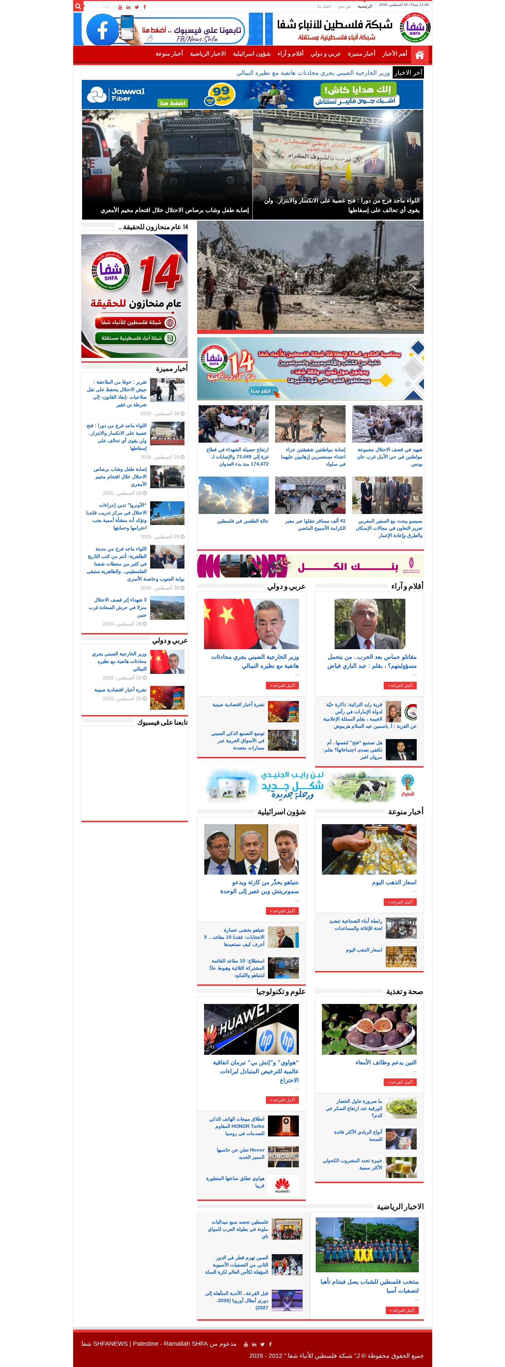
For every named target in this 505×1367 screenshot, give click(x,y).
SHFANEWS (110, 1343)
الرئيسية (365, 6)
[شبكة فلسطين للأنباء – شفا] (352, 26)
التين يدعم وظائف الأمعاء (386, 1062)
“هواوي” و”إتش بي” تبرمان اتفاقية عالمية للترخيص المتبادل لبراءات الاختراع (256, 1071)
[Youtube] (120, 7)
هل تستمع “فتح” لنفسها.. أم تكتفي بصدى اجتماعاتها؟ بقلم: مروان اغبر (352, 750)
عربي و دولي (326, 53)
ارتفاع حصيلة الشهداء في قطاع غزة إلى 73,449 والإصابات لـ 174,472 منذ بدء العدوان (237, 457)
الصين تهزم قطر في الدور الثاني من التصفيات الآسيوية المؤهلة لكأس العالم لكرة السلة (236, 1265)
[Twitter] (137, 7)
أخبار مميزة (361, 53)
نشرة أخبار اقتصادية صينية (238, 704)
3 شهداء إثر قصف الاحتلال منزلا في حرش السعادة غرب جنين (118, 607)
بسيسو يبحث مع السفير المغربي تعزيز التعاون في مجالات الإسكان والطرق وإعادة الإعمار (389, 528)
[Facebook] (145, 7)
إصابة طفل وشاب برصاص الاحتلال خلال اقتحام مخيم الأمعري (120, 476)
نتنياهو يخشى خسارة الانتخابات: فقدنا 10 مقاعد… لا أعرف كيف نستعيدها (234, 937)
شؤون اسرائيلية (252, 53)
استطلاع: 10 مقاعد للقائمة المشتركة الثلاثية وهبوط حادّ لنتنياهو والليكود (237, 968)
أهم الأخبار (394, 53)
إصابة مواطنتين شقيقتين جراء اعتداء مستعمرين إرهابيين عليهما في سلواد (313, 457)
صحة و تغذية (405, 992)
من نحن (344, 6)
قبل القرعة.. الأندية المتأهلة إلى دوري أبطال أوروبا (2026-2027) (236, 1300)
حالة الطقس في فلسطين (243, 521)
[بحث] (78, 6)
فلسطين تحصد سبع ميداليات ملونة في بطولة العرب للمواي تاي (238, 1229)
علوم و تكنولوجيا (281, 992)
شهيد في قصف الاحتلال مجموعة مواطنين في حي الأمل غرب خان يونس (390, 457)
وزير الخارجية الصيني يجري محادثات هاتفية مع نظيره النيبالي (313, 72)
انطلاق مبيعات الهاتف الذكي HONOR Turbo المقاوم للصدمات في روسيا (237, 1126)
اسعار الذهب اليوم (394, 882)
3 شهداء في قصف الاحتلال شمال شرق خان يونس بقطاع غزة (328, 320)
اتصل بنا (324, 6)
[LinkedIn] (128, 7)
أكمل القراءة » (282, 685)
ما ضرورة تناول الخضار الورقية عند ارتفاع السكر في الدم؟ (354, 1108)
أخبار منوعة (169, 53)
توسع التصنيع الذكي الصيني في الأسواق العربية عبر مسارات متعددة (238, 740)
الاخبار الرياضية (208, 53)
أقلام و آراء (291, 53)
